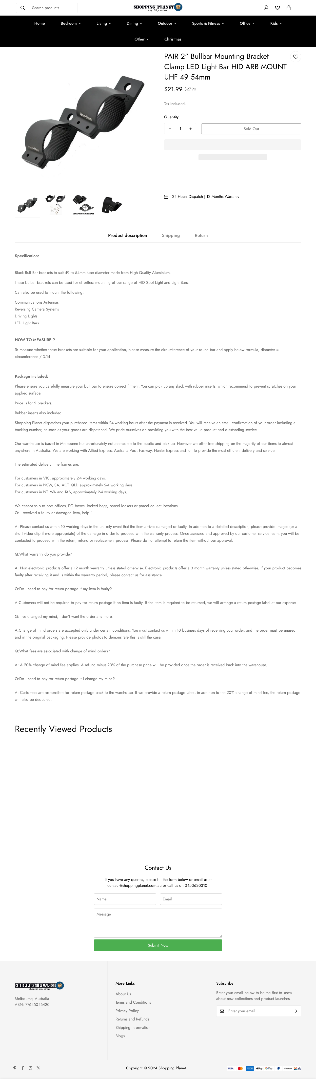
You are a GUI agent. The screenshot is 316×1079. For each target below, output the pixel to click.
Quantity (171, 117)
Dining (132, 23)
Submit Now (158, 945)
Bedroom (69, 23)
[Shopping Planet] (158, 8)
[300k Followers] (23, 1068)
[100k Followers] (31, 1068)
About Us (123, 994)
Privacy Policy (127, 1011)
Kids (274, 23)
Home (39, 23)
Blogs (120, 1036)
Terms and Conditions (133, 1002)
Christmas (172, 39)
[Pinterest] (15, 1068)
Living (102, 23)
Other (140, 39)
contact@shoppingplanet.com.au (134, 885)
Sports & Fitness (206, 23)
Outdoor (165, 23)
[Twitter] (38, 1068)
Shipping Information (133, 1027)
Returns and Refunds (132, 1019)
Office (245, 23)
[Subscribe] (295, 1011)
